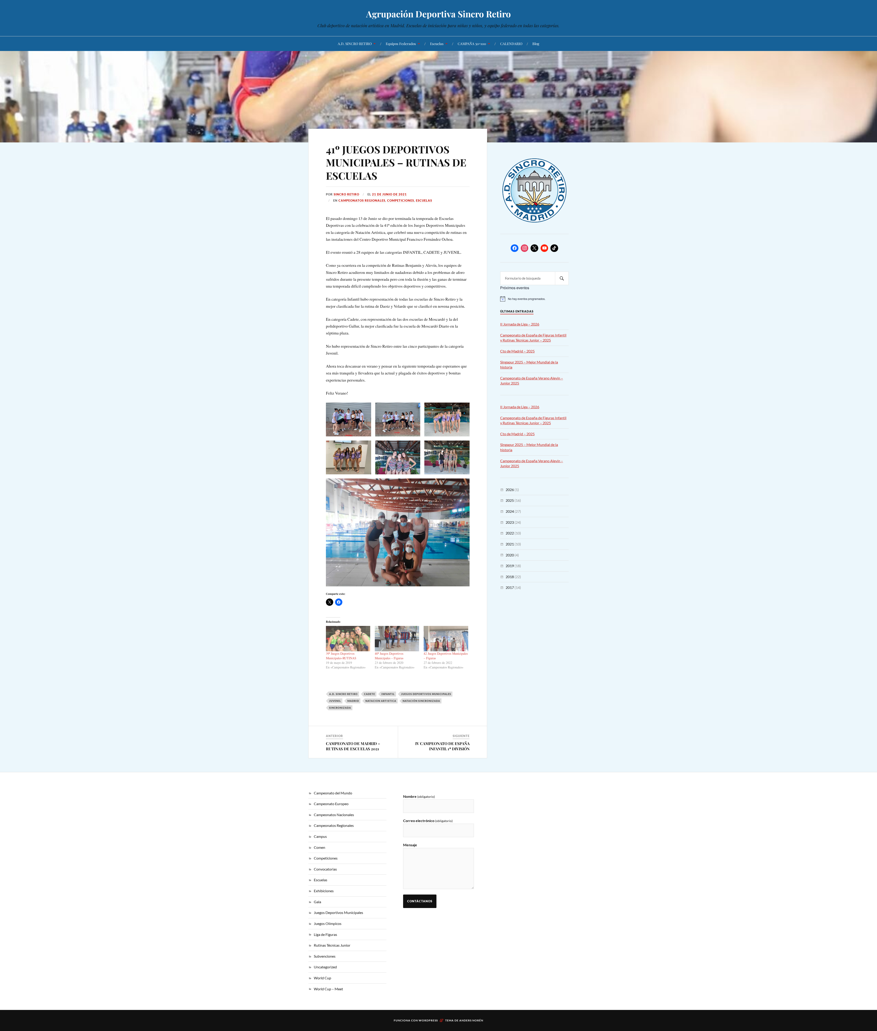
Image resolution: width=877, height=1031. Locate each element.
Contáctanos (419, 901)
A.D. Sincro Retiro (343, 693)
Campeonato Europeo (331, 803)
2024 (510, 511)
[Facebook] (515, 248)
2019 (510, 566)
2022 (510, 533)
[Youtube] (544, 248)
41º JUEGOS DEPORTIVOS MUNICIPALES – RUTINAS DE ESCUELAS (396, 162)
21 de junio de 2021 (389, 194)
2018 (510, 576)
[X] (534, 248)
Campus (320, 836)
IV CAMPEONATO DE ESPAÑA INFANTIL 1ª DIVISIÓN (442, 746)
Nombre (419, 796)
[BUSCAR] (562, 278)
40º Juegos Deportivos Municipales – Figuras (389, 655)
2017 (510, 587)
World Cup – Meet (328, 989)
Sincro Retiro (346, 194)
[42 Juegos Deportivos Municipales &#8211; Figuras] (446, 638)
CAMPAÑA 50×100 (472, 43)
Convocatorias (325, 869)
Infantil (388, 693)
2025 (510, 500)
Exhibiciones (324, 891)
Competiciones (400, 200)
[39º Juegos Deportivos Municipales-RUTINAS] (348, 638)
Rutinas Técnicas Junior (332, 945)
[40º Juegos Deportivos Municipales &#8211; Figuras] (397, 638)
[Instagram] (525, 248)
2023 (510, 522)
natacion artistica (380, 700)
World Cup (322, 978)
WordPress (428, 1020)
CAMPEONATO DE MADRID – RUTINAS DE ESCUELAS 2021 (353, 746)
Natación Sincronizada (421, 700)
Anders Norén (471, 1020)
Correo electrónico (428, 820)
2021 (510, 544)
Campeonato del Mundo (333, 793)
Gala (317, 902)
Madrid (353, 700)
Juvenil (335, 700)
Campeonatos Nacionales (334, 814)
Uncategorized (325, 967)
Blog (535, 43)
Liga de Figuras (325, 934)
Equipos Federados (401, 43)
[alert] (534, 299)
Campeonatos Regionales (361, 200)
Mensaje (410, 845)
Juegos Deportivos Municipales (426, 693)
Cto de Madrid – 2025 (517, 351)
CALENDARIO (511, 43)
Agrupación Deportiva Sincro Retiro (438, 14)
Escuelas (437, 43)
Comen (319, 847)
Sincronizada (340, 707)
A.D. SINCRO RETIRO (355, 43)
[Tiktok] (554, 248)
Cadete (369, 693)
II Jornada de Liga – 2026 (519, 324)
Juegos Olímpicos (327, 923)
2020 (510, 555)
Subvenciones (324, 956)
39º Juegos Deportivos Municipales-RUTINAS (341, 655)
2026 (510, 489)
